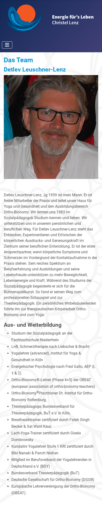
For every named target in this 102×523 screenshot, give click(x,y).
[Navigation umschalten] (7, 44)
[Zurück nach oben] (93, 514)
